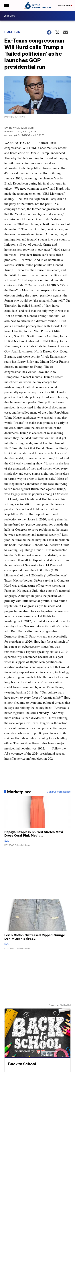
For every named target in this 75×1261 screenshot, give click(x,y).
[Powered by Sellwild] (65, 1005)
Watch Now (64, 6)
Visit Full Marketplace (59, 792)
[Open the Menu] (6, 5)
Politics (12, 32)
